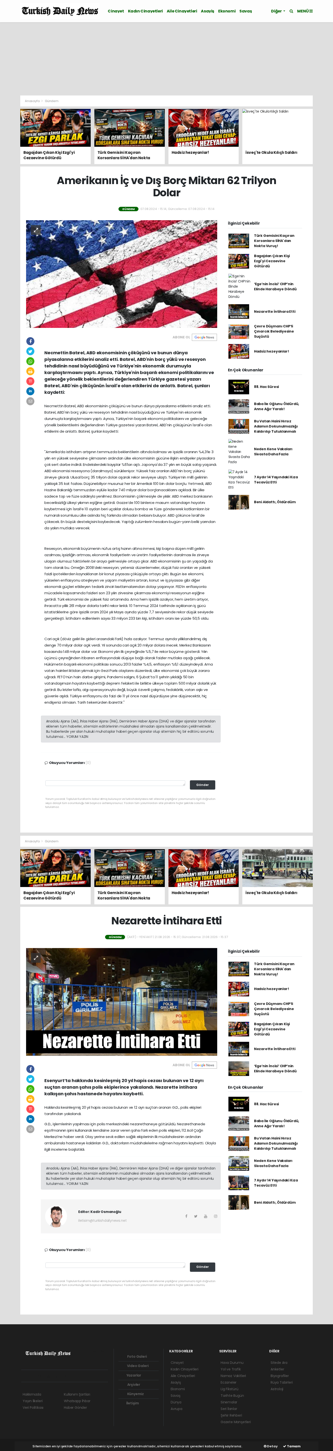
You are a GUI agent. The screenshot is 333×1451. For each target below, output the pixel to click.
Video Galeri (137, 1365)
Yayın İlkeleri (32, 1401)
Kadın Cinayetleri (145, 11)
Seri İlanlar (229, 1408)
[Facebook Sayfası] (25, 1376)
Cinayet (116, 11)
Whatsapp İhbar (77, 1401)
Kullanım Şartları (77, 1394)
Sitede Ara (279, 1362)
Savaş (245, 11)
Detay (272, 1446)
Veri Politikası (33, 1407)
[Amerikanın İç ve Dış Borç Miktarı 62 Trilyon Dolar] (121, 273)
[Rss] (67, 1376)
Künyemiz (135, 1393)
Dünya (176, 1402)
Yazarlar (133, 1375)
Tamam (293, 1446)
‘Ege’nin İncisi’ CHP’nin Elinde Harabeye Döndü (275, 287)
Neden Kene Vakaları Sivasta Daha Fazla (273, 452)
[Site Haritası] (76, 1376)
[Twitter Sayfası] (33, 1376)
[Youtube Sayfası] (50, 1376)
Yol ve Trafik (231, 1369)
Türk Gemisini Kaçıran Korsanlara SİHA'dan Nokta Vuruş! (274, 240)
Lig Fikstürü (229, 1389)
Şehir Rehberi (231, 1415)
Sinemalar (229, 1402)
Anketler (277, 1369)
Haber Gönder (75, 1407)
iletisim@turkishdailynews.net (102, 1220)
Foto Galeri (137, 1356)
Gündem (52, 101)
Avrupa (176, 1408)
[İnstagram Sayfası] (42, 1376)
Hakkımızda (32, 1394)
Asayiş (207, 11)
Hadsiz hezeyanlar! (271, 351)
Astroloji (277, 1389)
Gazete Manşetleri (236, 1422)
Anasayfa (32, 101)
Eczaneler (228, 1382)
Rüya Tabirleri (282, 1382)
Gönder (202, 785)
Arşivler (133, 1384)
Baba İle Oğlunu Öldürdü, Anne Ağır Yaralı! (276, 406)
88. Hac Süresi (266, 386)
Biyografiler (280, 1375)
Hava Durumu (232, 1362)
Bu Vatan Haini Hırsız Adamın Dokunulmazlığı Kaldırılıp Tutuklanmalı (276, 426)
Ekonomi (226, 11)
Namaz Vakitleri (233, 1375)
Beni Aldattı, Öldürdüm (275, 502)
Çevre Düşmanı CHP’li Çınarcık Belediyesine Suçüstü (274, 331)
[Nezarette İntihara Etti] (121, 1001)
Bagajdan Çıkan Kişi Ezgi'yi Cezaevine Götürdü (272, 261)
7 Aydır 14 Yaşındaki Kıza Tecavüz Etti (276, 480)
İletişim (132, 1403)
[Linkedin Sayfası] (59, 1376)
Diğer (276, 11)
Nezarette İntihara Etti (274, 311)
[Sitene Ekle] (85, 1376)
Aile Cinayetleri (182, 11)
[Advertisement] (166, 59)
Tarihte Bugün (232, 1395)
